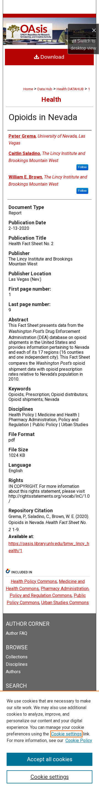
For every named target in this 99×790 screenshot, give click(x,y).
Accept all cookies (49, 759)
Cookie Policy (78, 740)
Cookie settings (66, 734)
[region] (49, 740)
